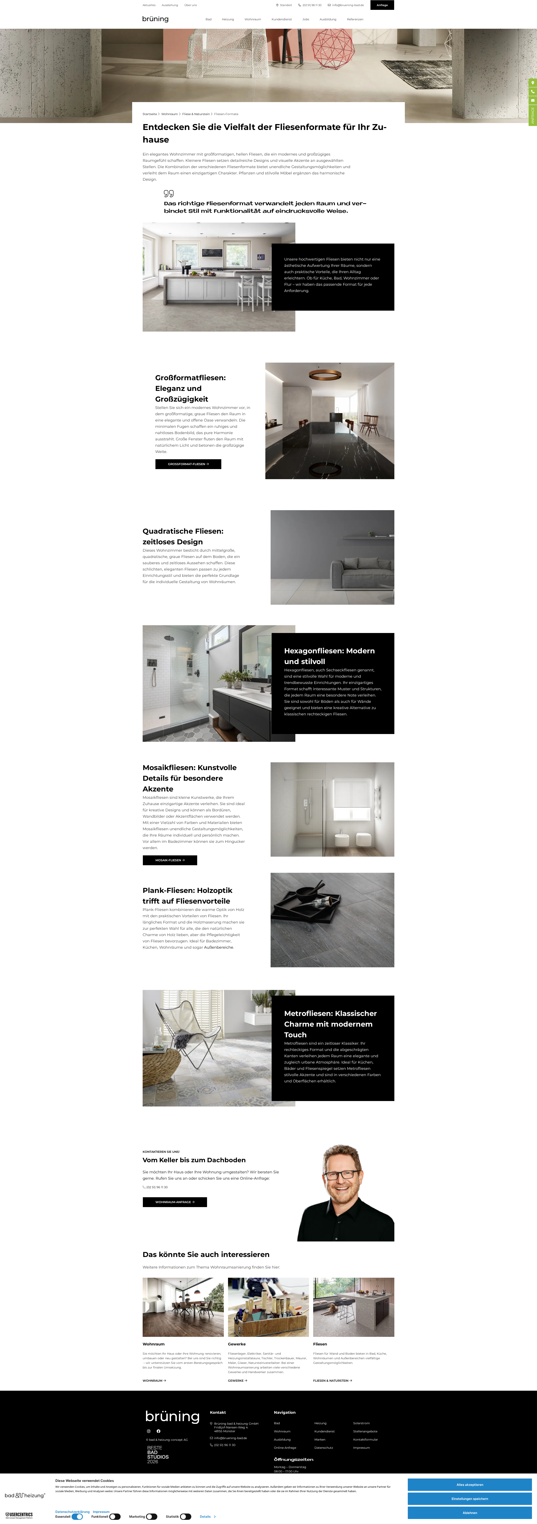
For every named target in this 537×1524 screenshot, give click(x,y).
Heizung (228, 19)
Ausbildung (328, 19)
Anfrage (382, 5)
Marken (319, 1439)
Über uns (190, 5)
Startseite (150, 114)
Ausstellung (170, 5)
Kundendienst (282, 19)
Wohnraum (253, 19)
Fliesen (320, 1344)
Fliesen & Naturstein (330, 1381)
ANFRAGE (533, 115)
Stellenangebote (365, 1431)
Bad (208, 19)
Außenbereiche (218, 947)
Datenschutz (323, 1448)
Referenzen (355, 19)
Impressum (361, 1448)
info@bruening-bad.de (348, 5)
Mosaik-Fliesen (168, 860)
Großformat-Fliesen (186, 464)
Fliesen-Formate (226, 114)
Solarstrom (361, 1423)
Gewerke (237, 1344)
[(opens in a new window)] (148, 1431)
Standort (285, 5)
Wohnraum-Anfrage (173, 1202)
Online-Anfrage (285, 1448)
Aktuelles (149, 5)
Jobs (305, 19)
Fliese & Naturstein (196, 114)
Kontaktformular (365, 1439)
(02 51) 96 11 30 (312, 5)
